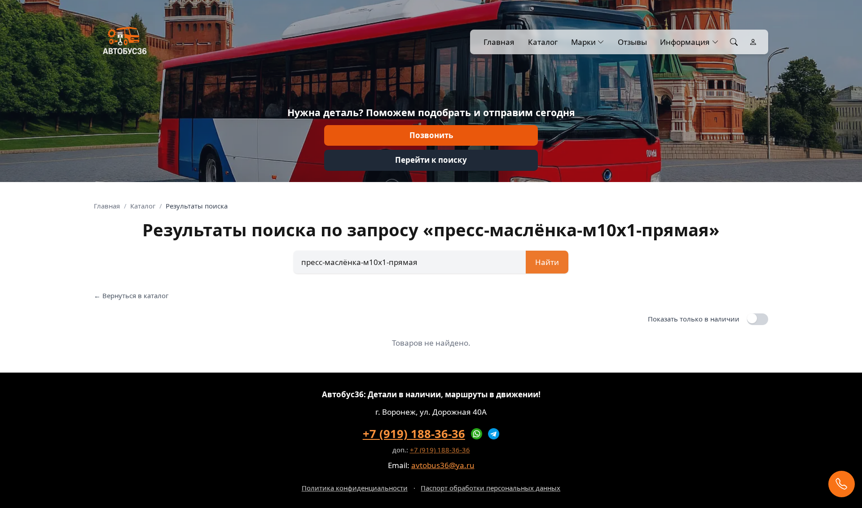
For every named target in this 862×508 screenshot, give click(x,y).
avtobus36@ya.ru (443, 465)
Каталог (543, 42)
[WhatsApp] (477, 434)
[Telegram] (494, 434)
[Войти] (753, 42)
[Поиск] (734, 42)
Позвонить (431, 135)
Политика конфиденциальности (355, 487)
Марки (583, 42)
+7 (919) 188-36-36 (414, 433)
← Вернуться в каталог (131, 295)
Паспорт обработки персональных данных (490, 487)
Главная (499, 42)
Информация (685, 42)
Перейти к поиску (431, 160)
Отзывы (632, 42)
